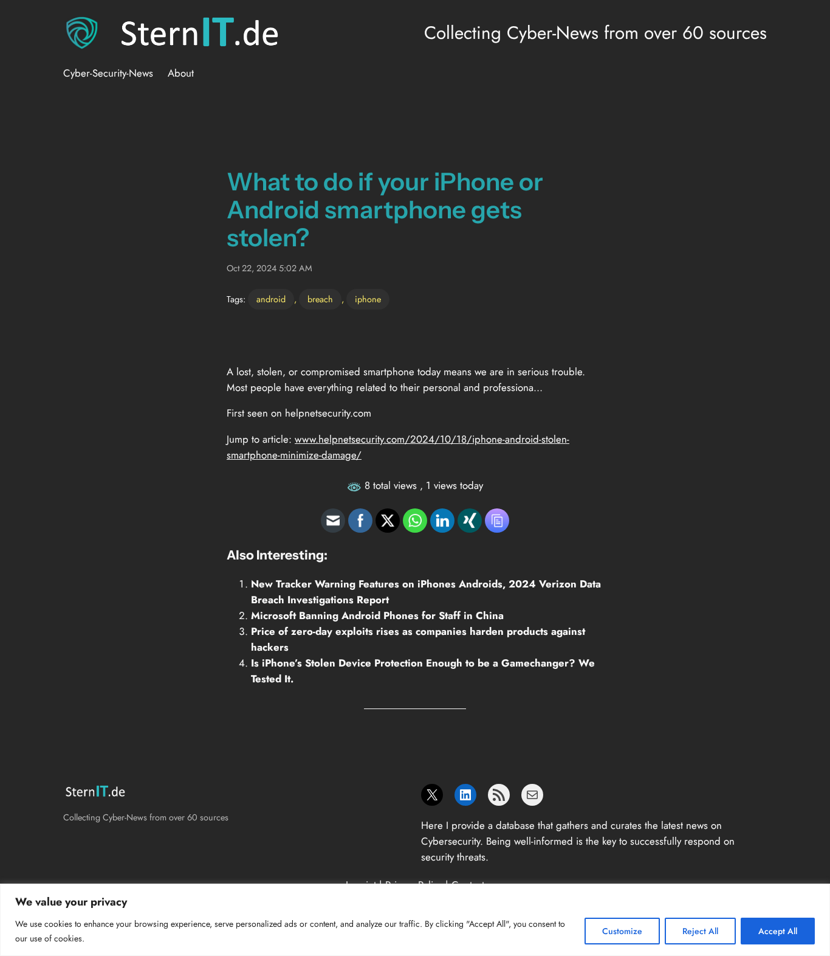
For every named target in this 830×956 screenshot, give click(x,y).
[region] (415, 920)
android (271, 299)
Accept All (777, 931)
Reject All (700, 931)
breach (320, 299)
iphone (368, 299)
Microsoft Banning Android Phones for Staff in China (377, 615)
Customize (622, 931)
